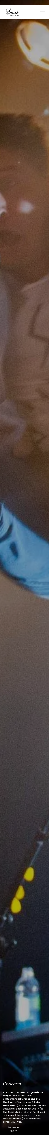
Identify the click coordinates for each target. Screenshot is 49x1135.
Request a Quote (13, 1129)
